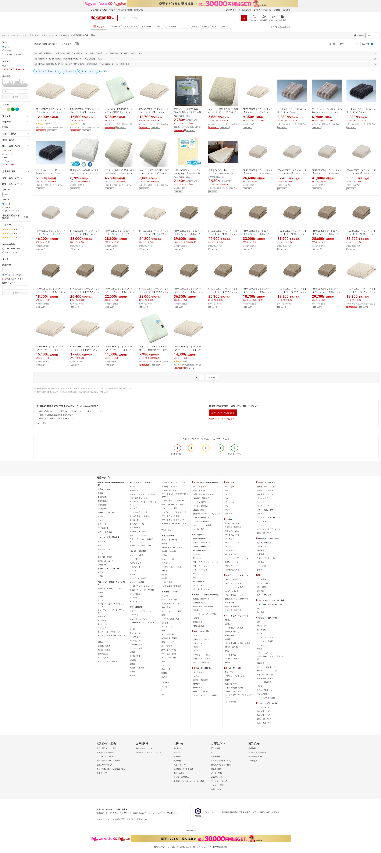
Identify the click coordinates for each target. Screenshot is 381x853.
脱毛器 (132, 629)
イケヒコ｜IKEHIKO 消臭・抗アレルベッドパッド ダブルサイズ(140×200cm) (154, 173)
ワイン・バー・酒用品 (202, 525)
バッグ (259, 608)
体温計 (132, 675)
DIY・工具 (229, 672)
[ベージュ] (8, 109)
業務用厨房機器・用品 (202, 518)
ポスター (165, 677)
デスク (259, 649)
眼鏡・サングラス (264, 533)
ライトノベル (166, 665)
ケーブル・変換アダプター (172, 504)
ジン (227, 494)
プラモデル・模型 (232, 535)
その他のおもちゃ (232, 570)
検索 (16, 97)
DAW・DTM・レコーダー (171, 547)
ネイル (196, 651)
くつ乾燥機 (102, 509)
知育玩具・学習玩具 (233, 527)
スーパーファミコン (201, 589)
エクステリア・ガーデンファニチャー (238, 696)
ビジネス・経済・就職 (170, 619)
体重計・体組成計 (137, 668)
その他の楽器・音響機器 (171, 586)
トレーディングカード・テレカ (237, 558)
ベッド (259, 634)
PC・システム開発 (169, 658)
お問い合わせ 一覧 (187, 847)
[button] (2, 82)
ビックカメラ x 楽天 (99, 10)
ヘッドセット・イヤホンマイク (173, 512)
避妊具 (196, 610)
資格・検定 (165, 669)
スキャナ (133, 574)
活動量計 (133, 660)
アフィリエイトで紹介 (220, 781)
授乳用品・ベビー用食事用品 (236, 599)
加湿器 (100, 572)
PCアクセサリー (136, 563)
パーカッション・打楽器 (171, 567)
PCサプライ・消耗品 (138, 578)
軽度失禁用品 (198, 626)
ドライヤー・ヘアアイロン (140, 611)
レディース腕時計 (264, 583)
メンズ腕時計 (262, 579)
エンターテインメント (170, 603)
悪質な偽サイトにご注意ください (134, 819)
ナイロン (6, 161)
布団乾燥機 (102, 505)
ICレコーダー (135, 520)
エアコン (183, 27)
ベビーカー (229, 603)
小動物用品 (229, 635)
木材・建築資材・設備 (234, 688)
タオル (259, 570)
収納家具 (260, 663)
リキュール (229, 502)
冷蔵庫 (194, 27)
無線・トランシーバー (138, 535)
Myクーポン (178, 765)
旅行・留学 (165, 607)
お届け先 (6, 190)
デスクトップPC (136, 555)
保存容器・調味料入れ (202, 498)
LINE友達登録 (216, 777)
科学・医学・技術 (168, 654)
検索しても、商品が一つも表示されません (56, 418)
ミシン (100, 520)
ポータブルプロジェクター (140, 545)
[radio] (3, 47)
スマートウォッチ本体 (170, 516)
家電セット (115, 27)
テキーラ (228, 514)
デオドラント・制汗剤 (202, 655)
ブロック (228, 566)
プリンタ (133, 571)
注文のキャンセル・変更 (221, 761)
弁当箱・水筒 (198, 510)
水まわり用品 (198, 529)
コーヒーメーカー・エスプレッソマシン (111, 605)
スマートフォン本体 (169, 487)
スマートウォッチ (264, 595)
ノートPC (134, 559)
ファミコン (197, 585)
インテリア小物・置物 (266, 698)
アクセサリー (166, 563)
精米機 (100, 596)
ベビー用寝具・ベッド (234, 595)
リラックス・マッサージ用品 (205, 695)
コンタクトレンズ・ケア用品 (205, 614)
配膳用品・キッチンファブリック (206, 514)
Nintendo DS (198, 581)
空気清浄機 (171, 27)
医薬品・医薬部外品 (201, 599)
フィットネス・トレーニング (268, 518)
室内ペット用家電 (232, 659)
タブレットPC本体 (169, 490)
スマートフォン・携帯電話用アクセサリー (174, 495)
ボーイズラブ (166, 646)
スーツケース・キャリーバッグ (269, 605)
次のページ (212, 377)
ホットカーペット (105, 549)
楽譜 (163, 615)
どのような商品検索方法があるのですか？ (56, 415)
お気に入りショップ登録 (221, 765)
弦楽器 (164, 574)
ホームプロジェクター (138, 508)
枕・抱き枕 (261, 630)
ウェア (259, 514)
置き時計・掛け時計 (265, 675)
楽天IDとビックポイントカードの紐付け (190, 781)
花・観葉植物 (230, 702)
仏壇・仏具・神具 (264, 723)
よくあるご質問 (244, 10)
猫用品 (228, 620)
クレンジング (198, 643)
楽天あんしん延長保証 (106, 752)
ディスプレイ (135, 567)
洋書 (163, 661)
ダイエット (197, 676)
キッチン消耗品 (199, 502)
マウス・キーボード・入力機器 (142, 590)
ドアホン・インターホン (235, 676)
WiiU (195, 574)
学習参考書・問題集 (169, 638)
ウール (5, 158)
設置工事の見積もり (105, 765)
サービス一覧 (173, 847)
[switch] (26, 217)
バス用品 (260, 562)
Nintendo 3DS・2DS (201, 550)
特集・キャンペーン (144, 748)
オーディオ (134, 490)
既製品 (5, 127)
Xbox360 (197, 558)
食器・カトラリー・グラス (204, 494)
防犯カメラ (229, 680)
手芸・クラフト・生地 (266, 558)
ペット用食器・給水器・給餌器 (237, 643)
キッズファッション (233, 579)
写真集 (164, 673)
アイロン (101, 516)
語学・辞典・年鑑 (168, 650)
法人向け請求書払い (182, 777)
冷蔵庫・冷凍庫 (104, 489)
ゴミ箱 (259, 686)
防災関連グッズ (231, 684)
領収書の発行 (216, 769)
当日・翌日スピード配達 (106, 748)
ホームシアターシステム (139, 516)
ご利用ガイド (230, 10)
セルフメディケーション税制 (108, 819)
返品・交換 (215, 756)
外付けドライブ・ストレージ (141, 586)
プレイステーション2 (201, 570)
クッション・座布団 (265, 641)
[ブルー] (17, 109)
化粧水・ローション (201, 639)
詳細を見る (125, 64)
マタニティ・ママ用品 (234, 587)
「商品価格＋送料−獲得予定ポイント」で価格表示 (53, 44)
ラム (227, 498)
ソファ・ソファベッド (266, 637)
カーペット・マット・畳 (267, 671)
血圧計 (132, 672)
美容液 (196, 647)
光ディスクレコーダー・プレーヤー (143, 503)
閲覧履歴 (177, 756)
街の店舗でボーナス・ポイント (148, 752)
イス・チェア (262, 653)
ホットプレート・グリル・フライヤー (111, 611)
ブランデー (229, 510)
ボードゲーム (230, 554)
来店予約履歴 (179, 773)
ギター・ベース (167, 559)
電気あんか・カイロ (106, 561)
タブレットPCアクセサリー (172, 501)
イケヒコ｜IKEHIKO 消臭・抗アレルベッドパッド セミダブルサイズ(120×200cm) (120, 173)
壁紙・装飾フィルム (265, 678)
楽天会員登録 (284, 27)
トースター (102, 600)
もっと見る (41, 423)
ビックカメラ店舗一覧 (262, 10)
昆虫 (227, 651)
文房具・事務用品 (264, 543)
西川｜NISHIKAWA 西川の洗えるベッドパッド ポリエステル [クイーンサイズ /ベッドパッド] (85, 173)
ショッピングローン (105, 756)
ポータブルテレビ (137, 524)
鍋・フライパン (199, 487)
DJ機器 (164, 571)
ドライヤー (146, 27)
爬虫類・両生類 (231, 647)
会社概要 (277, 10)
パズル (228, 547)
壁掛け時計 (261, 587)
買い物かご (178, 748)
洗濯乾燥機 (102, 497)
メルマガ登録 (216, 773)
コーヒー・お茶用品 (201, 521)
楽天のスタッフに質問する (223, 413)
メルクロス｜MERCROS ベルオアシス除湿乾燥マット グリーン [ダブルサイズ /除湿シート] (154, 349)
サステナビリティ (204, 847)
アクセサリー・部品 (138, 532)
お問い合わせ (216, 789)
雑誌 (163, 631)
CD (162, 690)
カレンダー (165, 623)
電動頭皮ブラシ (136, 641)
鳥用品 (228, 639)
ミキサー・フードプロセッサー (110, 632)
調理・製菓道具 (199, 490)
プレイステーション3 (201, 566)
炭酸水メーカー (104, 642)
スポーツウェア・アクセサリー (269, 529)
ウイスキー (229, 487)
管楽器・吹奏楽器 (168, 551)
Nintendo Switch (200, 539)
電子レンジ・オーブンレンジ (109, 589)
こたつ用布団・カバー (266, 690)
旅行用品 (260, 612)
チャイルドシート (232, 606)
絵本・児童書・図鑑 (169, 600)
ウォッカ (228, 506)
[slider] (2, 86)
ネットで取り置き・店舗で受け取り (111, 769)
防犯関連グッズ (263, 711)
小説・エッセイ (167, 642)
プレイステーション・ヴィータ (205, 562)
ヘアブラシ (134, 615)
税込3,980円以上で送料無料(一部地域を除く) (127, 10)
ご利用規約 (253, 761)
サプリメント (198, 672)
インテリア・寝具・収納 (29, 35)
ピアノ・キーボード (169, 540)
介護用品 (196, 618)
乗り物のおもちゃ (232, 531)
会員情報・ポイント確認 (183, 769)
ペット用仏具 (230, 655)
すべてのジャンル (9, 35)
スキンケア (197, 635)
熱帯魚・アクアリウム (234, 632)
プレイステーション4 (201, 547)
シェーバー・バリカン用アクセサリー (143, 623)
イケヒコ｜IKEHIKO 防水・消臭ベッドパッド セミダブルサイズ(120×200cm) (223, 112)
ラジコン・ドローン (233, 543)
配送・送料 (215, 748)
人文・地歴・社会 (168, 634)
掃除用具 (260, 550)
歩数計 (132, 664)
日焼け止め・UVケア (201, 659)
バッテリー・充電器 (169, 508)
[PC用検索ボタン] (244, 18)
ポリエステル (7, 150)
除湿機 (100, 576)
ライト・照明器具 (105, 532)
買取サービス (102, 773)
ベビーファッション (233, 583)
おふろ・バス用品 (232, 591)
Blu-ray (164, 687)
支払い (213, 752)
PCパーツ (134, 598)
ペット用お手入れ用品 (234, 628)
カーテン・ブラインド (266, 667)
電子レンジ (225, 27)
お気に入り (178, 752)
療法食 (228, 662)
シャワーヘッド (136, 645)
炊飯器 (100, 592)
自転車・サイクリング (266, 487)
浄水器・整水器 (104, 650)
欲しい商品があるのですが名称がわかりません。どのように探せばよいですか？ (71, 411)
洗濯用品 (260, 554)
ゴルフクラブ (262, 498)
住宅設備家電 (103, 528)
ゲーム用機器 (135, 594)
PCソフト (134, 602)
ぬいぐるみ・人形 (232, 523)
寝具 (43, 35)
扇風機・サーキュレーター (108, 569)
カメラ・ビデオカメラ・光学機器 (143, 494)
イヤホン (158, 27)
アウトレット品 (263, 707)
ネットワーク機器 (137, 582)
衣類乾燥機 (102, 501)
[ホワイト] (4, 109)
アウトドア (261, 525)
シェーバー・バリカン (138, 619)
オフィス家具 (262, 694)
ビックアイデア (131, 27)
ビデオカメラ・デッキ (138, 512)
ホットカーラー (136, 633)
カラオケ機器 (166, 582)
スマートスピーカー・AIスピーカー (143, 540)
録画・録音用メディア (138, 498)
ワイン (228, 490)
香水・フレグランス (201, 662)
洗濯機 (204, 27)
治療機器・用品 (199, 603)
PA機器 (164, 544)
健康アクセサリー (200, 691)
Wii (194, 577)
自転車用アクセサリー (266, 494)
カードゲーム (230, 550)
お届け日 (6, 200)
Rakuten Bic (102, 18)
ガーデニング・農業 (233, 691)
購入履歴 (177, 761)
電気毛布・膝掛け (105, 557)
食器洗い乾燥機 (104, 646)
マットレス (261, 626)
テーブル (260, 645)
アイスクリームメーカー (107, 661)
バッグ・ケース (263, 506)
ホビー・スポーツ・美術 (171, 611)
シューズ (260, 502)
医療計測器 (197, 622)
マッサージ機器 (136, 648)
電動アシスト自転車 (265, 490)
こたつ (100, 553)
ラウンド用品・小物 (265, 510)
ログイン (274, 27)
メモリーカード (136, 528)
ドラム (164, 555)
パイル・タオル (8, 165)
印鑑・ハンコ (262, 547)
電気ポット (102, 620)
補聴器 (132, 652)
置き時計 (260, 591)
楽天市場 (286, 10)
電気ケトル (102, 624)
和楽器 (164, 578)
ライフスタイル (167, 627)
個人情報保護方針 (256, 756)
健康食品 (196, 684)
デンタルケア (135, 637)
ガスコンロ (102, 617)
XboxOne (197, 554)
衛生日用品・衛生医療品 (203, 606)
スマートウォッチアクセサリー (173, 520)
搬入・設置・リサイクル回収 (108, 761)
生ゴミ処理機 (103, 658)
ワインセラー (103, 628)
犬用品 (228, 624)
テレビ (214, 27)
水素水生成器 (103, 654)
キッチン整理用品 (200, 506)
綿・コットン (7, 154)
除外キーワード (8, 283)
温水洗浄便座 (135, 656)
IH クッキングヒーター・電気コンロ (111, 637)
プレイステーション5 (201, 543)
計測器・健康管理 (200, 680)
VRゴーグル (166, 530)
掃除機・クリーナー (106, 512)
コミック (165, 596)
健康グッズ (197, 688)
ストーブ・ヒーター (106, 545)
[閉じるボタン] (376, 53)
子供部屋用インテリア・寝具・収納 (270, 657)
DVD (163, 694)
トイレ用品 (261, 566)
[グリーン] (13, 109)
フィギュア (229, 539)
